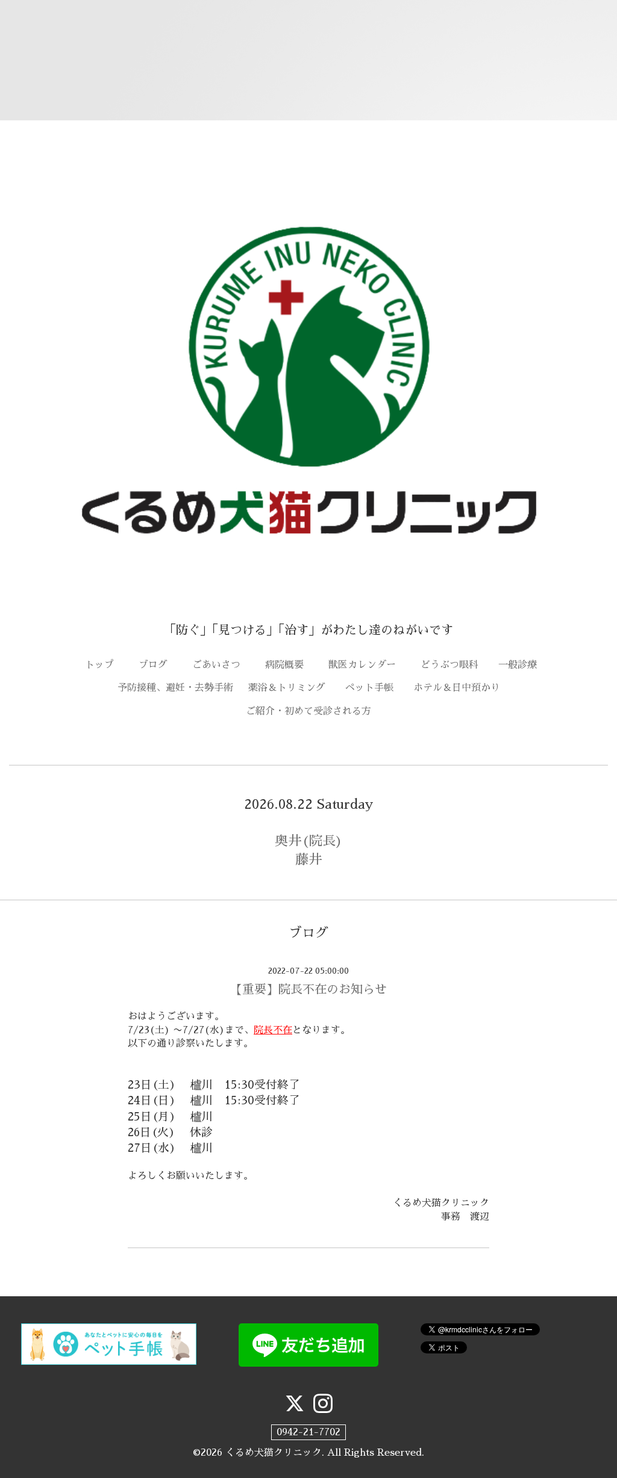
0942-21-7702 (308, 1432)
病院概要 (289, 665)
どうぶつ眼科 (454, 665)
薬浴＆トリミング (286, 688)
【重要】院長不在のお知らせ (308, 989)
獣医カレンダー (367, 665)
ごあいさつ (221, 665)
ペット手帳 (374, 688)
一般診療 (517, 665)
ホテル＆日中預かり (456, 688)
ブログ (158, 665)
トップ (104, 665)
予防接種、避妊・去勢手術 (175, 688)
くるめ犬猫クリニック (273, 1453)
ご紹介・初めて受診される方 (308, 711)
